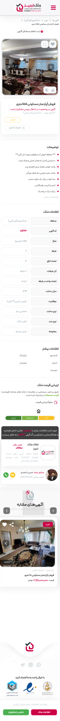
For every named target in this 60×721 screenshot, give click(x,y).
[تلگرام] (22, 665)
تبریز (46, 20)
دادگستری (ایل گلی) (32, 20)
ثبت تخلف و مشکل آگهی (28, 31)
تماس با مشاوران (16, 712)
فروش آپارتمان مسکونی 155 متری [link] (45, 24)
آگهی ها (55, 20)
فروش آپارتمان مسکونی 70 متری (39, 575)
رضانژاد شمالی (38, 570)
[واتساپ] (38, 665)
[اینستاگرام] (30, 665)
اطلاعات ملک (44, 712)
